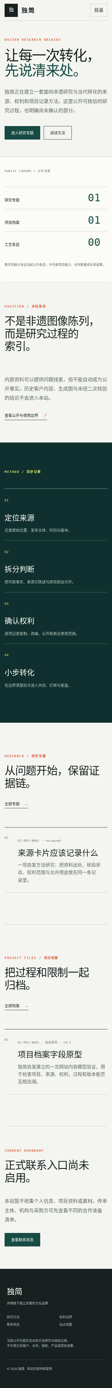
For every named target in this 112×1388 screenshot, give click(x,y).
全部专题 (16, 803)
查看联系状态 (22, 1239)
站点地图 (65, 1324)
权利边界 (65, 1317)
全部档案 (16, 1005)
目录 (98, 10)
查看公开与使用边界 (26, 415)
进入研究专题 (22, 132)
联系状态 (13, 1324)
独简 (14, 1292)
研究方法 (13, 1317)
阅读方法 (57, 132)
